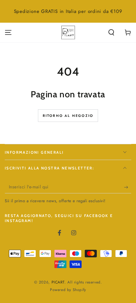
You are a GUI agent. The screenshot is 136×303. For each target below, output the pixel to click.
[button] (111, 32)
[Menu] (8, 32)
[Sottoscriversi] (127, 187)
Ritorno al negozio (68, 115)
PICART (58, 282)
